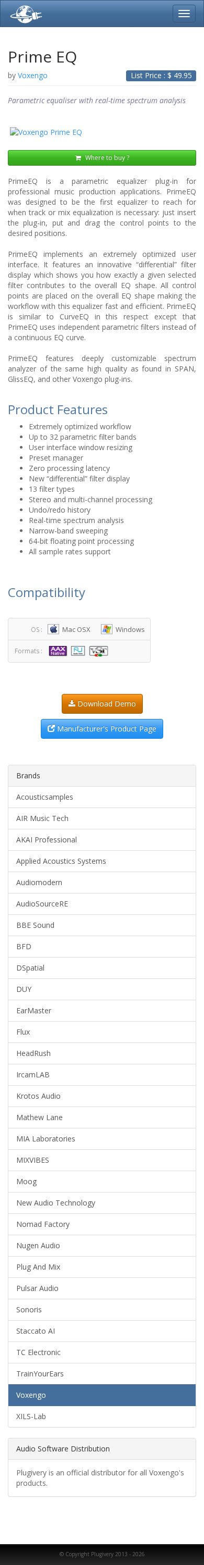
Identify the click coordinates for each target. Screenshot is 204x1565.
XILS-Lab (31, 1416)
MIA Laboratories (45, 1139)
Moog (26, 1181)
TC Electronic (38, 1352)
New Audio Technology (55, 1203)
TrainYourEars (40, 1373)
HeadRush (33, 1053)
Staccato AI (35, 1331)
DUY (23, 989)
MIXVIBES (32, 1160)
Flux (23, 1032)
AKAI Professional (46, 839)
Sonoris (29, 1309)
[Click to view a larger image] (102, 132)
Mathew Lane (39, 1117)
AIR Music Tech (42, 818)
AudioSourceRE (42, 904)
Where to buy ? (106, 157)
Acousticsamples (44, 797)
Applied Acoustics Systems (61, 861)
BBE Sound (35, 925)
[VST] (99, 650)
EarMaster (33, 1010)
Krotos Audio (38, 1096)
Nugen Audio (38, 1245)
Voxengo (31, 1395)
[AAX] (59, 650)
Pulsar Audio (37, 1288)
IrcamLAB (33, 1074)
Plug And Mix (38, 1267)
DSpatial (30, 968)
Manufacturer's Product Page (105, 729)
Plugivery (24, 14)
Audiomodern (39, 882)
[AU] (79, 650)
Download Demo (105, 704)
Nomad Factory (43, 1224)
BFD (23, 946)
